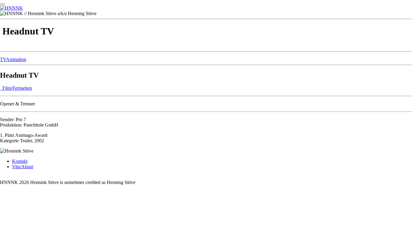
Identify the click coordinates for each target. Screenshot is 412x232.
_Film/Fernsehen (16, 88)
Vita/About (22, 166)
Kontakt (19, 161)
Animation (16, 59)
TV (3, 59)
